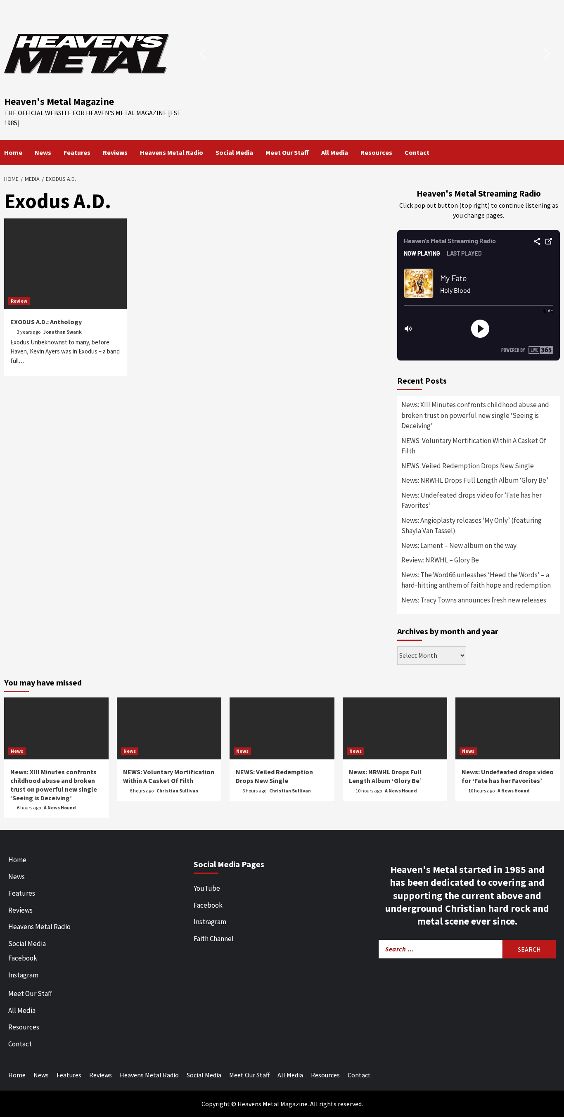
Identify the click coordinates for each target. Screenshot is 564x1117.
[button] (202, 53)
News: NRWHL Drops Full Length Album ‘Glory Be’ (474, 480)
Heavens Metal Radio (171, 152)
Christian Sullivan (177, 790)
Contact (417, 152)
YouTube (207, 888)
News (43, 152)
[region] (375, 53)
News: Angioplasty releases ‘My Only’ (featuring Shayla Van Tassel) (471, 526)
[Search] (555, 152)
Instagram (23, 974)
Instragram (210, 921)
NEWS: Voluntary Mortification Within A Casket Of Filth (473, 446)
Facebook (22, 958)
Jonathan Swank (62, 332)
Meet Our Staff (287, 152)
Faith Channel (214, 938)
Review (19, 301)
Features (77, 152)
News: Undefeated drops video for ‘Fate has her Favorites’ (471, 500)
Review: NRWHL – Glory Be (440, 559)
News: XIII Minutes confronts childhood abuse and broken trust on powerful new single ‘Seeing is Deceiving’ (475, 415)
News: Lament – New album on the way (459, 545)
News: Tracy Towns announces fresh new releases (473, 600)
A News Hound (60, 807)
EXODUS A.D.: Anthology (46, 322)
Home (13, 152)
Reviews (115, 152)
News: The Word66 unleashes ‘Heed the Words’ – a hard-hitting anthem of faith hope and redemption (476, 580)
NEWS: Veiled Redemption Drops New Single (467, 465)
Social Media (234, 152)
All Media (334, 152)
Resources (376, 152)
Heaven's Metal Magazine (59, 101)
